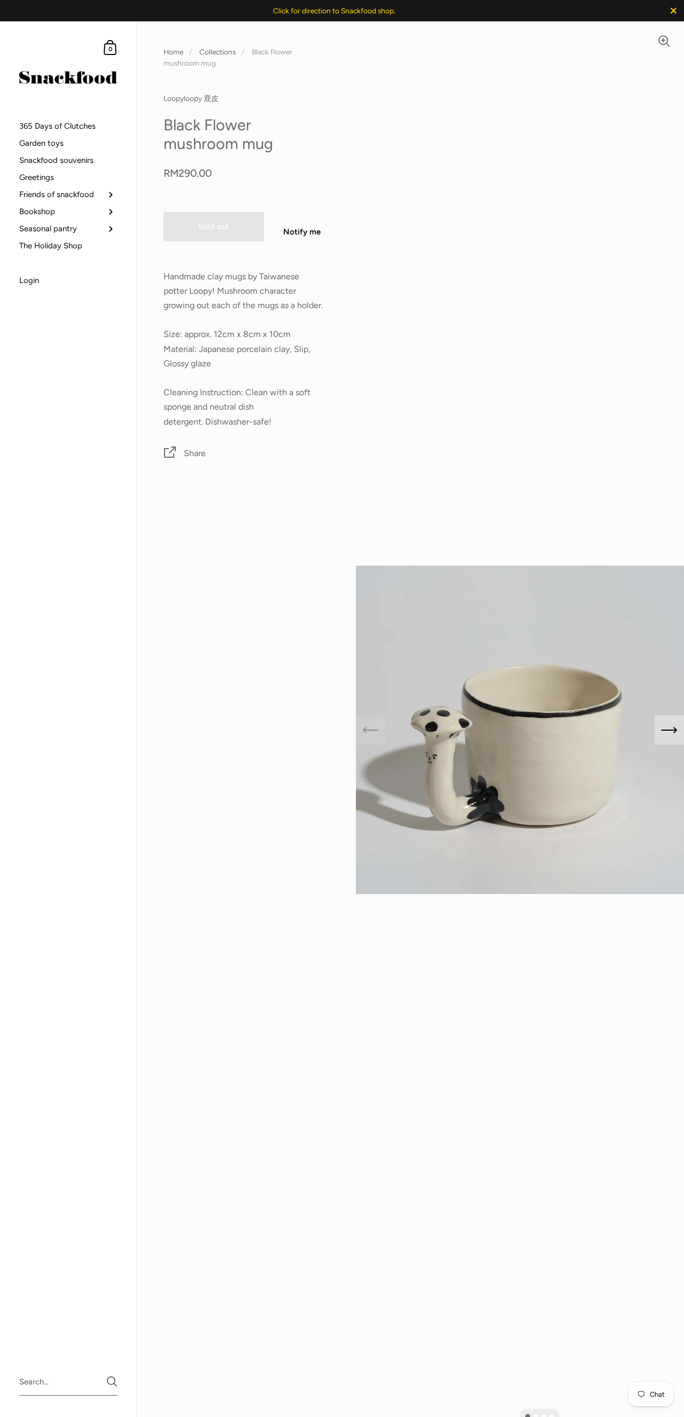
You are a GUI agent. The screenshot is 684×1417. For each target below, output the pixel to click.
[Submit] (112, 1381)
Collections (217, 52)
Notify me (302, 232)
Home (173, 52)
